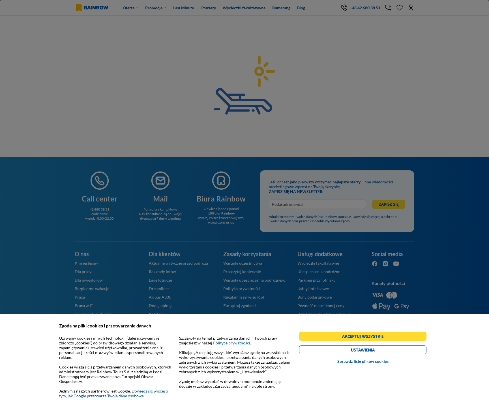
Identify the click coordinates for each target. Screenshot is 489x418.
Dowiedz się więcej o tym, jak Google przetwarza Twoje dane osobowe (113, 393)
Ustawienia (372, 350)
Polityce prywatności (231, 342)
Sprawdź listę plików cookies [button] (363, 361)
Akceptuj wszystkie (365, 337)
